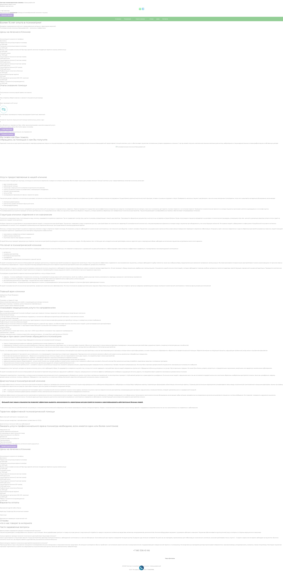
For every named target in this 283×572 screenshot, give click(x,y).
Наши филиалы (170, 558)
